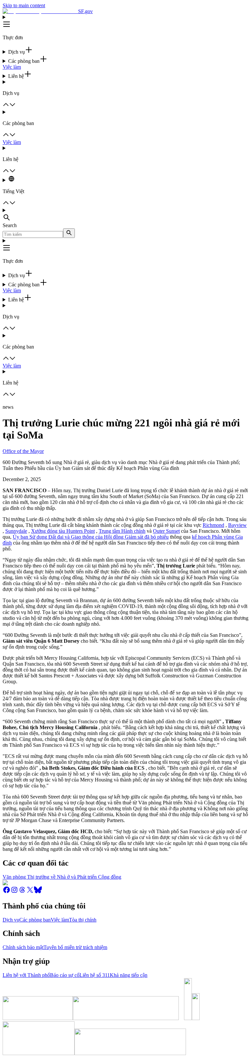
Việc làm (12, 67)
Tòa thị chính (82, 920)
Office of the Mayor (23, 451)
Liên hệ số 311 (94, 975)
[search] (69, 233)
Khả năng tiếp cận (128, 975)
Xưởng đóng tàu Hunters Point (63, 531)
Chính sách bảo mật (23, 947)
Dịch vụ (11, 920)
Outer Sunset (166, 531)
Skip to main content (24, 5)
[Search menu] (125, 215)
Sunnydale (16, 531)
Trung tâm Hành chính (122, 531)
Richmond (213, 525)
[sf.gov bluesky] (38, 892)
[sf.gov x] (30, 892)
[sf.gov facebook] (6, 892)
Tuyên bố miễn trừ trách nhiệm (75, 947)
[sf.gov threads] (22, 892)
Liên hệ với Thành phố (26, 975)
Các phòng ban (35, 920)
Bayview (237, 525)
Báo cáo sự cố (64, 975)
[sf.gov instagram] (14, 892)
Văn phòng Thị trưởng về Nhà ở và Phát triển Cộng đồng (62, 877)
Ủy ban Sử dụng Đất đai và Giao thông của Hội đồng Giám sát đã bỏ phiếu (91, 537)
